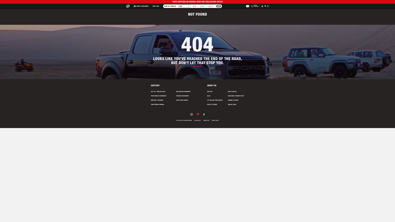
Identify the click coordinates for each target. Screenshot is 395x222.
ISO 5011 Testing (212, 104)
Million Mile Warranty (183, 91)
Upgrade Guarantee (182, 96)
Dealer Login (232, 104)
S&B (181, 120)
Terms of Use (206, 120)
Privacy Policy (215, 120)
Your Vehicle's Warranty (159, 96)
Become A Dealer (233, 100)
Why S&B (156, 6)
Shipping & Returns (157, 100)
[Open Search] (247, 6)
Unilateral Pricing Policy (236, 96)
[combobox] (184, 6)
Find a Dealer (232, 91)
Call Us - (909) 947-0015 (158, 91)
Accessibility (197, 120)
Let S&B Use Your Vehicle (215, 100)
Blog (208, 96)
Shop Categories (142, 6)
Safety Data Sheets (182, 100)
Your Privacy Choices (157, 104)
